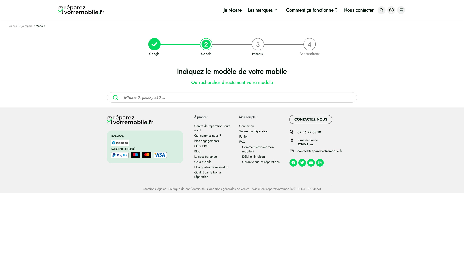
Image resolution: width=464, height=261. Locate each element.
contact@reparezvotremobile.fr (319, 151)
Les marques (260, 10)
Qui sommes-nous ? (207, 135)
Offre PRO (201, 146)
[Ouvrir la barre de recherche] (382, 10)
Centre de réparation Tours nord (212, 128)
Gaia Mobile (203, 162)
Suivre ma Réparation (253, 131)
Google (154, 53)
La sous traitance (205, 156)
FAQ (242, 141)
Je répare (233, 10)
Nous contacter (359, 10)
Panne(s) (258, 53)
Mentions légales (154, 189)
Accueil (13, 26)
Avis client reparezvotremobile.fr (273, 189)
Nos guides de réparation (211, 167)
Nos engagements (206, 140)
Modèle (206, 53)
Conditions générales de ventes (228, 189)
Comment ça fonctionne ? (311, 10)
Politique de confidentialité (186, 189)
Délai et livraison (253, 156)
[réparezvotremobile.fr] (82, 10)
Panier (243, 136)
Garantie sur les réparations (260, 162)
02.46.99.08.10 (309, 132)
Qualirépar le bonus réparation (207, 174)
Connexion (246, 126)
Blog (197, 151)
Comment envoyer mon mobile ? (258, 149)
